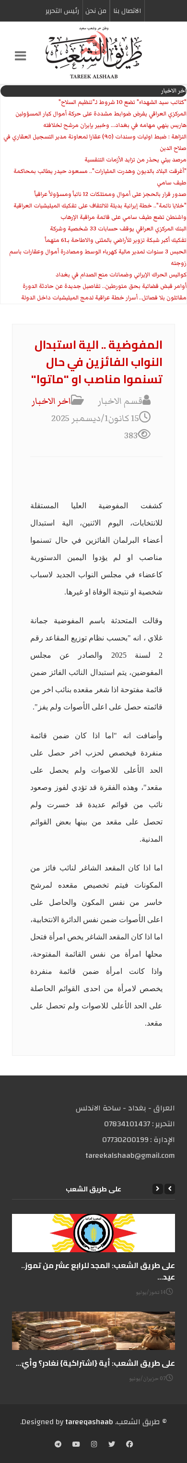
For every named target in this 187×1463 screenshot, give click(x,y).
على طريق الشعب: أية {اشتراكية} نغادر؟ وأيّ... (95, 1363)
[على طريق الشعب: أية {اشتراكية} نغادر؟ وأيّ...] (93, 1331)
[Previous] (169, 1189)
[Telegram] (58, 1445)
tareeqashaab (89, 1422)
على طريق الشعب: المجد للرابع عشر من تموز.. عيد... (98, 1271)
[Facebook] (129, 1445)
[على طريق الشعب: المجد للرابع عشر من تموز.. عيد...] (93, 1233)
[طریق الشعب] (93, 52)
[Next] (157, 1189)
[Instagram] (94, 1445)
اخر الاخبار (51, 401)
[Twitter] (112, 1445)
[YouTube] (76, 1445)
